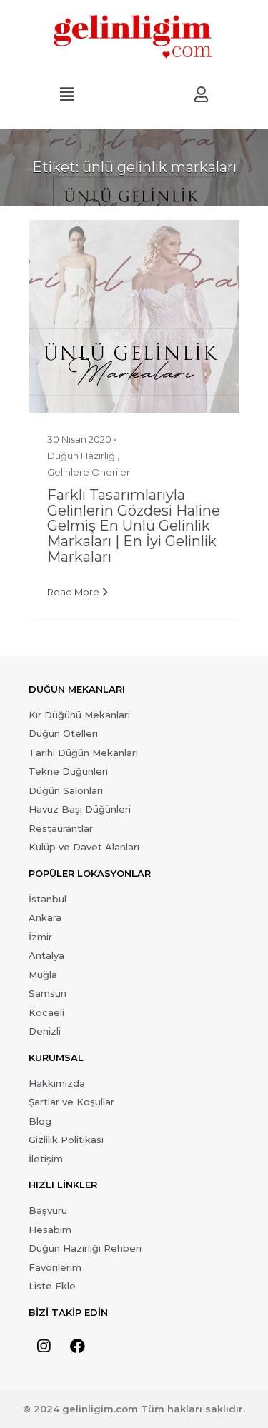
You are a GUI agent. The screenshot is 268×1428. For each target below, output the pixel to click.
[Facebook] (77, 1347)
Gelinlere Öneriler (88, 472)
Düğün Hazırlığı (82, 455)
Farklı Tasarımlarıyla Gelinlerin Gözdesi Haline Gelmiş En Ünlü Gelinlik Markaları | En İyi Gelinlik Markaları (133, 525)
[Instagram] (44, 1347)
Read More (73, 592)
